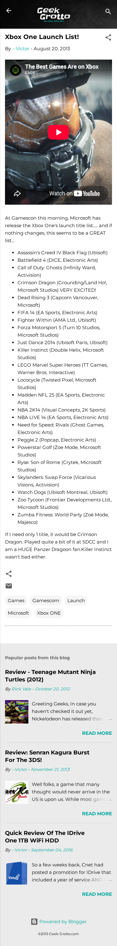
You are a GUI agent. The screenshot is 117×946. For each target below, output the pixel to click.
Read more (97, 733)
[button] (108, 38)
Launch (76, 600)
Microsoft (18, 613)
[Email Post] (8, 588)
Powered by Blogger (62, 921)
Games (16, 600)
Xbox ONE (49, 613)
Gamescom (45, 600)
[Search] (108, 12)
